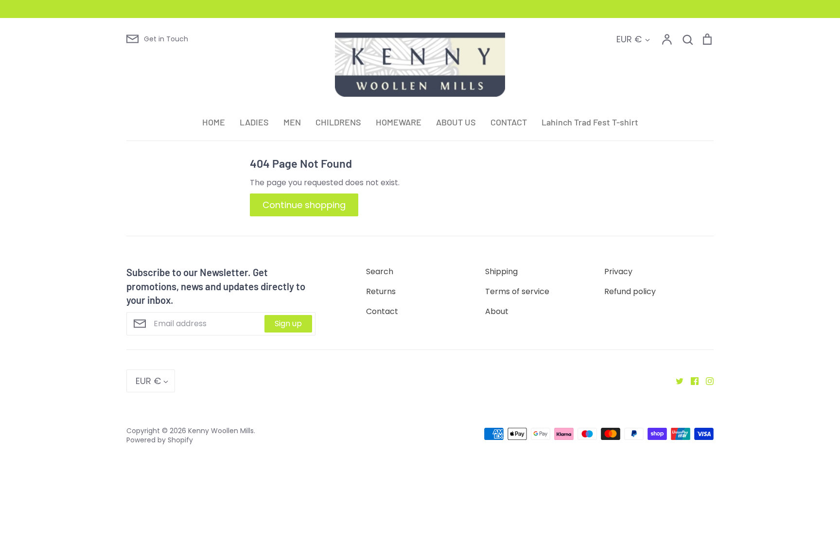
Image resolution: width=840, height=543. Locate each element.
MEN (292, 122)
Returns (381, 291)
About (496, 311)
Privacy (618, 271)
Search (379, 271)
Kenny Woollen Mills (221, 431)
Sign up (288, 323)
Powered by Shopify (159, 440)
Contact (382, 311)
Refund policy (630, 291)
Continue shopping (304, 205)
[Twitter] (675, 380)
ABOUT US (456, 122)
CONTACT (508, 122)
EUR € (629, 39)
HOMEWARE (398, 122)
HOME (213, 122)
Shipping (501, 271)
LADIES (254, 122)
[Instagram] (706, 380)
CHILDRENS (338, 122)
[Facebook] (691, 380)
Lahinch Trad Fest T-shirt (590, 122)
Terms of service (517, 291)
